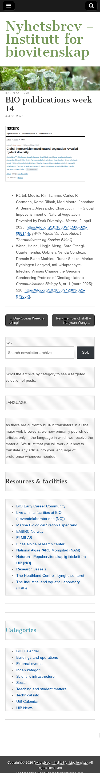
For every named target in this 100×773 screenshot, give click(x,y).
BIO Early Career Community (40, 506)
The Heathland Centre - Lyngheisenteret (50, 575)
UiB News (24, 708)
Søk (9, 343)
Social (21, 682)
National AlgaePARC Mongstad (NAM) (48, 550)
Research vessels (31, 569)
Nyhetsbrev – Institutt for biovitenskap (49, 39)
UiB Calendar (27, 701)
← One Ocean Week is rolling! (27, 320)
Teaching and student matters (41, 689)
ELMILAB (24, 537)
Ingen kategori (17, 92)
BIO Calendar (27, 651)
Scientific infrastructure (35, 676)
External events (29, 663)
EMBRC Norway (29, 531)
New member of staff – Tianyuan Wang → (73, 320)
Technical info (27, 695)
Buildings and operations (37, 657)
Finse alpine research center (40, 544)
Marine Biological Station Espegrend (46, 525)
